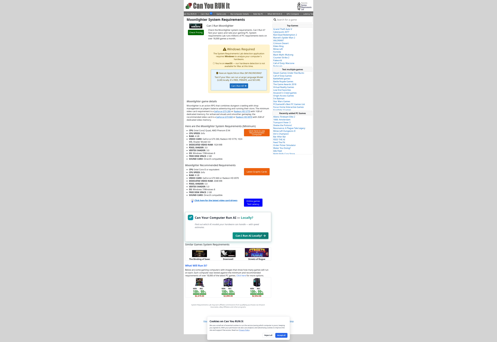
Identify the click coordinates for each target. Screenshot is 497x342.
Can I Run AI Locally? (249, 235)
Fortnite (277, 51)
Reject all (268, 335)
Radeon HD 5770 (242, 111)
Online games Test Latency (253, 203)
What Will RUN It (275, 14)
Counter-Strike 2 (281, 57)
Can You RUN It (189, 14)
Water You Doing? (282, 148)
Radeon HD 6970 (244, 117)
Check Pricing (196, 32)
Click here (241, 275)
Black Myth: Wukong (283, 54)
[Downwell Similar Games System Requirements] (228, 253)
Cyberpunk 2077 (281, 32)
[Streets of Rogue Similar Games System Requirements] (257, 252)
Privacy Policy (244, 330)
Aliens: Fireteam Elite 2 (284, 116)
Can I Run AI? (238, 85)
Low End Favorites (282, 90)
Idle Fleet (277, 150)
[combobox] (294, 19)
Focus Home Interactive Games (288, 107)
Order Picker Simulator (284, 145)
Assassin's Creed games (285, 92)
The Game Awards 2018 (284, 84)
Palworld (277, 60)
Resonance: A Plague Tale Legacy (289, 128)
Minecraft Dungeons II (284, 131)
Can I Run (206, 13)
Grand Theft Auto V (282, 29)
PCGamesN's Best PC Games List (289, 104)
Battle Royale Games (283, 81)
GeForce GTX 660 (224, 117)
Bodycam (277, 66)
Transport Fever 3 (281, 122)
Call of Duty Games (282, 75)
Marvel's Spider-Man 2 (284, 37)
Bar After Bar (279, 136)
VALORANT (278, 40)
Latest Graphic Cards (257, 171)
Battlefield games (281, 78)
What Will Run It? (196, 265)
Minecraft (278, 49)
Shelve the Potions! (282, 125)
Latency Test (308, 14)
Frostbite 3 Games (282, 109)
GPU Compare (293, 14)
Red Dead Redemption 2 (285, 34)
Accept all (281, 335)
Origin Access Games (283, 95)
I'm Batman (278, 98)
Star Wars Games (281, 101)
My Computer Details (239, 14)
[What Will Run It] (199, 282)
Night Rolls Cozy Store (284, 153)
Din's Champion (281, 133)
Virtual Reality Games (283, 87)
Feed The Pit (279, 142)
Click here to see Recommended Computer (257, 132)
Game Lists (221, 14)
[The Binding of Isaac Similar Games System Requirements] (199, 253)
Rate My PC (258, 14)
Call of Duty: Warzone (283, 63)
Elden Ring (278, 46)
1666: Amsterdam (281, 119)
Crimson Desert (281, 43)
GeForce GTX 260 (222, 111)
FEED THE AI (279, 139)
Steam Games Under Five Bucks (288, 73)
